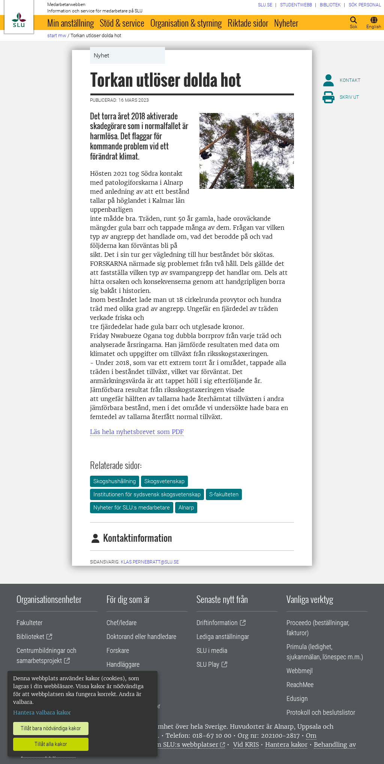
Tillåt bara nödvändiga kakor (51, 728)
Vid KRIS (246, 744)
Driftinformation (217, 623)
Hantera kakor (286, 744)
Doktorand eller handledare (141, 636)
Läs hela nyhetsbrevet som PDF (137, 431)
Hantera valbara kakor (42, 712)
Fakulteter (29, 623)
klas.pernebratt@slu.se (150, 562)
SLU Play (207, 664)
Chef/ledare (121, 623)
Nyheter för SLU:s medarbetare (131, 507)
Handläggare (123, 664)
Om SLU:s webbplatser (184, 744)
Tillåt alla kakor (50, 744)
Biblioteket (30, 636)
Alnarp (186, 507)
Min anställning (70, 22)
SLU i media (211, 650)
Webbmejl (299, 671)
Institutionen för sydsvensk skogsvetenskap (147, 494)
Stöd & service (122, 22)
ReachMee (300, 685)
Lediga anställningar (222, 636)
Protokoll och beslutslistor (320, 712)
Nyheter (286, 22)
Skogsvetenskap (164, 481)
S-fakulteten (223, 494)
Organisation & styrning (186, 22)
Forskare (117, 650)
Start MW (56, 35)
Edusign (297, 698)
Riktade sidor (248, 22)
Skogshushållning (114, 481)
